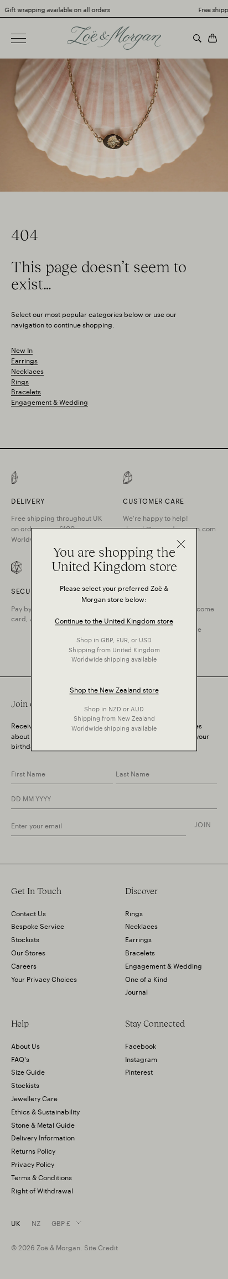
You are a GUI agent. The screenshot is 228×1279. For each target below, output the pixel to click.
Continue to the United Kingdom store (114, 620)
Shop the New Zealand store (114, 689)
